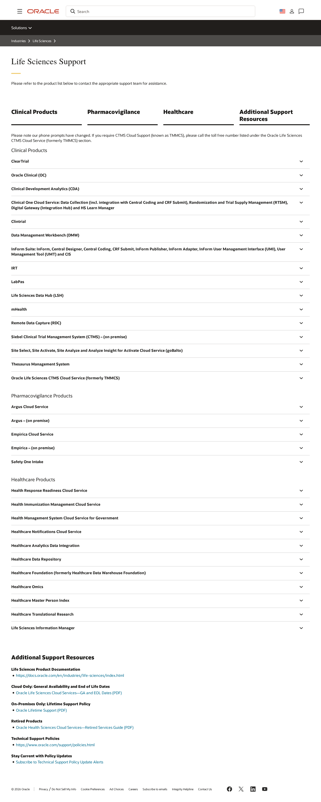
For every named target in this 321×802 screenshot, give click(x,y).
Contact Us (205, 789)
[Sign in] (292, 11)
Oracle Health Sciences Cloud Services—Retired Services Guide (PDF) (74, 727)
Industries (18, 41)
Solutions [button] (19, 27)
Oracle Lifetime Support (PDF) (41, 710)
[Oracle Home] (43, 11)
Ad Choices (117, 789)
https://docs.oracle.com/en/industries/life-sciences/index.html (70, 675)
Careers (133, 789)
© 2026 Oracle (20, 789)
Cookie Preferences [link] (93, 789)
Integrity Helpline (182, 789)
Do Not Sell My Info (64, 789)
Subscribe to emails (155, 789)
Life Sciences (42, 41)
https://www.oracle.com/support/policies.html (55, 744)
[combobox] (160, 11)
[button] (20, 11)
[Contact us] (301, 11)
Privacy (43, 789)
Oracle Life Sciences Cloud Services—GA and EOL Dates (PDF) (69, 692)
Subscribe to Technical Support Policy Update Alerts (59, 761)
